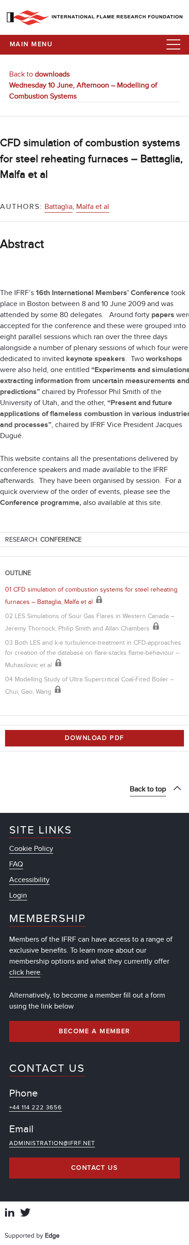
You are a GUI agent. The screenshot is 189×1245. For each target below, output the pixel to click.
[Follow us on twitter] (25, 1213)
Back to (39, 74)
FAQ (16, 864)
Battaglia (58, 206)
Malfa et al (92, 206)
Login (18, 895)
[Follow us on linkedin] (10, 1213)
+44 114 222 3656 (35, 1107)
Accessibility (29, 879)
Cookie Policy (31, 848)
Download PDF (94, 738)
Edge (52, 1236)
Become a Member (94, 1031)
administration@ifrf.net (52, 1143)
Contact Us (94, 1168)
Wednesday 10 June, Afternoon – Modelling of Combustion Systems (83, 91)
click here (24, 972)
